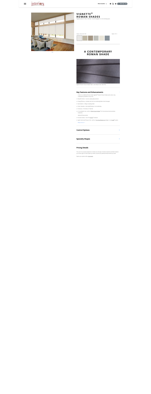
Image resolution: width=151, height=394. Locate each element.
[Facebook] (110, 4)
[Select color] (79, 38)
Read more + (81, 122)
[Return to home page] (48, 3)
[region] (52, 33)
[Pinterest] (116, 4)
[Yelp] (113, 4)
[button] (25, 3)
